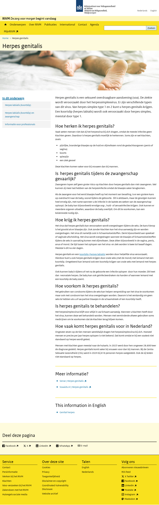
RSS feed (126, 471)
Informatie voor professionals (20, 124)
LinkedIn (137, 485)
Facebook (138, 480)
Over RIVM (35, 24)
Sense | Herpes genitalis (73, 380)
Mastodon (138, 498)
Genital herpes (67, 412)
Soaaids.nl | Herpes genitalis (75, 386)
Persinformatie (10, 471)
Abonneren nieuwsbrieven (135, 467)
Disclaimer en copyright (54, 480)
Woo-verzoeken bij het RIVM (17, 485)
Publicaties (50, 24)
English (153, 10)
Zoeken (151, 28)
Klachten (6, 480)
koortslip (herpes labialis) (92, 254)
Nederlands (142, 10)
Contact (82, 24)
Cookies (46, 467)
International (67, 24)
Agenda (94, 24)
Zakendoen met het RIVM (15, 489)
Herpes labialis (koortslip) (18, 105)
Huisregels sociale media (14, 494)
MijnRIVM (12, 31)
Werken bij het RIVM (12, 476)
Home (5, 24)
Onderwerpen (18, 24)
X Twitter (137, 476)
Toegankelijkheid (51, 476)
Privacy (45, 471)
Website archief (50, 493)
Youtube (137, 489)
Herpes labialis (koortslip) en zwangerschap (19, 114)
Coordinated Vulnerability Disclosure (55, 487)
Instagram (138, 494)
